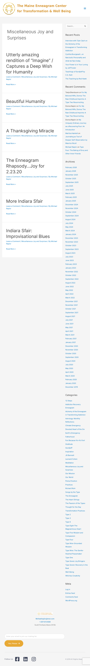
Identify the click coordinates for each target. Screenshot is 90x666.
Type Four (69, 540)
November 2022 (71, 272)
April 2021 (69, 331)
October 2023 (70, 245)
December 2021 (71, 301)
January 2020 (70, 383)
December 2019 (71, 387)
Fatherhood (69, 437)
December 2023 (71, 238)
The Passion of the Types (75, 503)
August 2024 (70, 219)
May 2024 (69, 227)
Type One (69, 557)
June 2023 (69, 260)
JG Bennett (69, 455)
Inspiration (69, 452)
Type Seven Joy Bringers (75, 561)
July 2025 (69, 186)
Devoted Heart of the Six (75, 429)
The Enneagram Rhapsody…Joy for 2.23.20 (25, 166)
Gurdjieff (68, 448)
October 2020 (70, 353)
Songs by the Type (72, 492)
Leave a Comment (13, 77)
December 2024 (71, 205)
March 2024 (70, 231)
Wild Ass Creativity (72, 576)
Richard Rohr (70, 488)
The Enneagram (71, 496)
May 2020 (69, 368)
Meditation (69, 463)
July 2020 (69, 365)
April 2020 (69, 372)
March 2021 (69, 335)
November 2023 (71, 242)
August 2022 (70, 283)
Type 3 (68, 518)
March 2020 (70, 376)
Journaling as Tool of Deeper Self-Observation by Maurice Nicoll (76, 140)
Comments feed (71, 597)
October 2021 (70, 309)
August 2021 (70, 316)
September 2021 (71, 312)
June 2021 (69, 324)
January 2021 (70, 342)
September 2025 (71, 182)
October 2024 (70, 212)
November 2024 (71, 208)
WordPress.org (71, 600)
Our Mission (70, 473)
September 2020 (71, 357)
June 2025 (69, 190)
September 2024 (72, 216)
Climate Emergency (73, 425)
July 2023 (69, 257)
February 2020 (71, 379)
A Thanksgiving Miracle (30, 130)
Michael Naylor (71, 147)
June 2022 (69, 286)
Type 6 (68, 522)
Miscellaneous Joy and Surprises (34, 77)
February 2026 (71, 167)
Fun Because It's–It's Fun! (75, 440)
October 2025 (70, 178)
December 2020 (71, 346)
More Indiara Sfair (24, 201)
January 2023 (70, 268)
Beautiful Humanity (25, 101)
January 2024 (70, 234)
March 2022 (70, 298)
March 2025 (70, 193)
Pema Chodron (71, 481)
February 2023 (71, 264)
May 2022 (69, 290)
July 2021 (69, 320)
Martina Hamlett (71, 133)
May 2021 (69, 327)
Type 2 (68, 514)
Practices (69, 485)
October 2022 (70, 275)
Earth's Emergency (72, 433)
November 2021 (71, 305)
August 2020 (70, 361)
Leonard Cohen (71, 459)
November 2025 (71, 175)
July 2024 (69, 223)
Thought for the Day (73, 507)
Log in (67, 589)
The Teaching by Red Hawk (76, 79)
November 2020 (71, 350)
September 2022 (71, 279)
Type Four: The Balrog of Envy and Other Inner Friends (76, 150)
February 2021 (70, 339)
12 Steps (68, 401)
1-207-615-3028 (45, 622)
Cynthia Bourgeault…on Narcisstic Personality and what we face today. (75, 57)
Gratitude (69, 444)
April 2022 (69, 294)
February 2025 (71, 197)
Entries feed (70, 593)
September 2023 (72, 249)
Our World (69, 477)
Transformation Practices (75, 511)
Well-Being (69, 572)
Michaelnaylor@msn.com (45, 619)
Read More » (11, 84)
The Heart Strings (72, 500)
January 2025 (70, 201)
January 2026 (70, 171)
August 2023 (70, 253)
